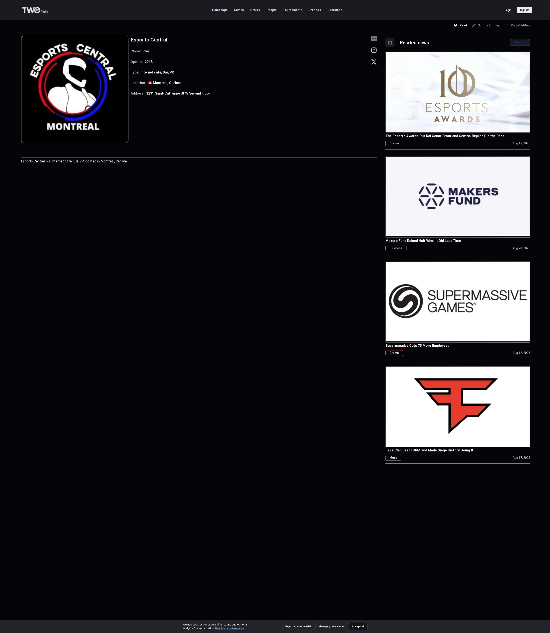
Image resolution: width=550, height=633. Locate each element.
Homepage (220, 10)
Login (507, 10)
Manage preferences (331, 626)
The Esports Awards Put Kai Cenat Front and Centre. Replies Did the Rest (444, 136)
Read (463, 25)
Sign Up (524, 10)
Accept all (358, 626)
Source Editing (488, 25)
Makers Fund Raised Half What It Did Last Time (423, 241)
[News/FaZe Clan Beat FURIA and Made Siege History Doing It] (457, 406)
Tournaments (292, 10)
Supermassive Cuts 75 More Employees (417, 346)
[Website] (374, 38)
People (272, 10)
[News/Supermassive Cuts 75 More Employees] (457, 301)
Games (239, 10)
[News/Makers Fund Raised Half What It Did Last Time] (457, 196)
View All (520, 42)
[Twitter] (374, 62)
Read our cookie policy (229, 628)
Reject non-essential (298, 626)
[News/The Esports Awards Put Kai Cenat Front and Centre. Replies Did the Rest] (457, 96)
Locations (335, 10)
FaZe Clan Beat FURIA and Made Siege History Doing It (429, 450)
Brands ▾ (315, 10)
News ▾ (255, 10)
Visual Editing (521, 25)
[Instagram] (374, 50)
